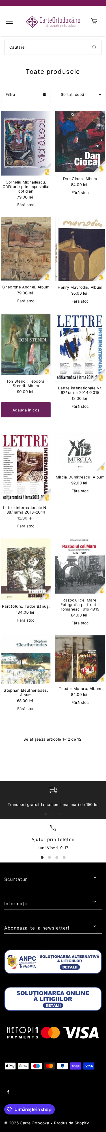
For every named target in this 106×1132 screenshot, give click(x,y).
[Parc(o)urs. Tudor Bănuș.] (26, 569)
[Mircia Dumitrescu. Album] (80, 452)
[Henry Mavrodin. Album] (80, 249)
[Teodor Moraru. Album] (80, 658)
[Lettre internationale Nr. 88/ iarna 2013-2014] (26, 467)
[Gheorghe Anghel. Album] (26, 249)
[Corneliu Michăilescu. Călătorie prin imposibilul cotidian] (26, 143)
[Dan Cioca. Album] (80, 141)
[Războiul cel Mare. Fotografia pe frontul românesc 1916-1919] (80, 566)
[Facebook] (8, 1093)
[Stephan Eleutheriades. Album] (26, 659)
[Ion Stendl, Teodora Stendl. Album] (26, 344)
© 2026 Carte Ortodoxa (26, 1123)
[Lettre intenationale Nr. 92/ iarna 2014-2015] (80, 347)
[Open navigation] (9, 21)
